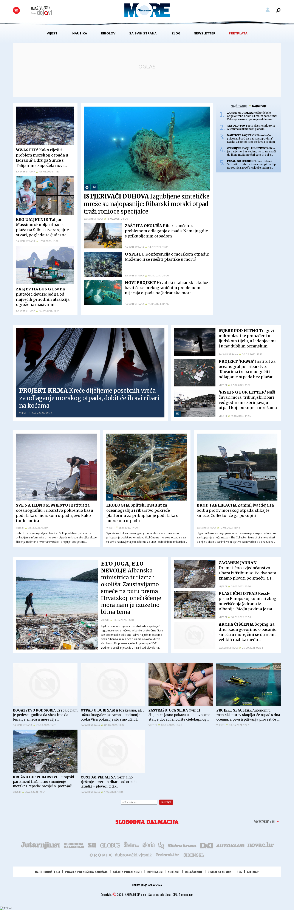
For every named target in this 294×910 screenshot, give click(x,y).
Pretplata (238, 33)
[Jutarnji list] (40, 845)
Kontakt (174, 871)
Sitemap (253, 871)
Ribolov (108, 33)
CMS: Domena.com (182, 894)
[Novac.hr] (261, 845)
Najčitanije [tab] (239, 106)
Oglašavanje (194, 871)
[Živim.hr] (131, 845)
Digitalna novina (219, 871)
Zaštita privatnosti (127, 871)
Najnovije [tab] (259, 106)
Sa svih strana (143, 33)
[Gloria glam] (161, 845)
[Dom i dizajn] (207, 845)
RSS (239, 871)
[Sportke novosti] (92, 845)
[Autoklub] (230, 845)
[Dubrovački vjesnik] (134, 854)
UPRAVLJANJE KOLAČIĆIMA (147, 885)
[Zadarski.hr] (167, 854)
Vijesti (53, 33)
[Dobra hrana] (182, 845)
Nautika (79, 33)
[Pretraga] (278, 10)
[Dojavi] (41, 10)
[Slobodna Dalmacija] (16, 10)
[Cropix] (100, 854)
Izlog (175, 33)
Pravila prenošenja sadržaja (86, 871)
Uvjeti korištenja (47, 871)
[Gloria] (148, 845)
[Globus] (110, 845)
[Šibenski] (193, 854)
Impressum (154, 871)
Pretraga (166, 802)
